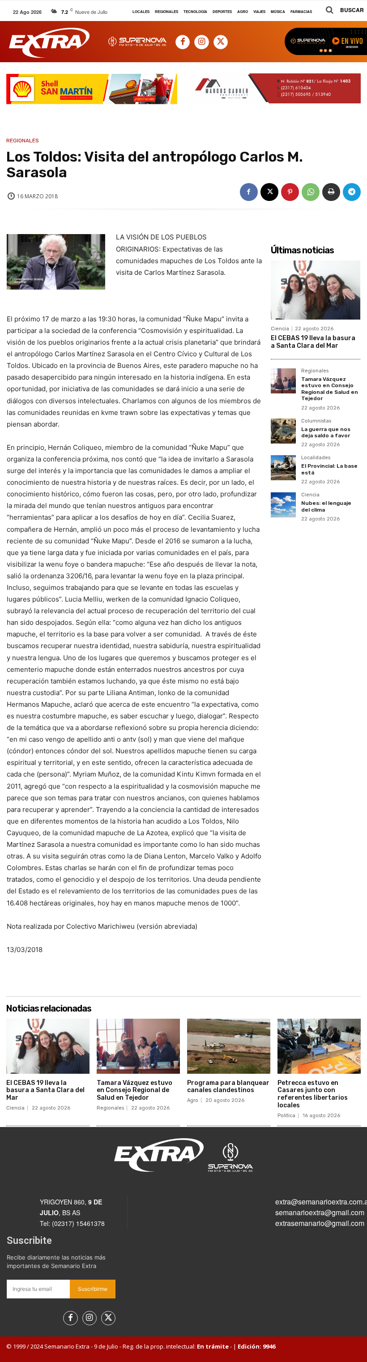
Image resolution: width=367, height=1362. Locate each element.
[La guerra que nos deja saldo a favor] (283, 431)
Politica (286, 1115)
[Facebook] (182, 42)
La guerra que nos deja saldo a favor (325, 432)
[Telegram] (352, 192)
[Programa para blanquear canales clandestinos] (228, 1046)
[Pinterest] (290, 192)
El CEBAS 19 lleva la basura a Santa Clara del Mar (313, 342)
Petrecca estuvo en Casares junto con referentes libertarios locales (312, 1094)
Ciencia (280, 328)
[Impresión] (331, 192)
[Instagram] (201, 42)
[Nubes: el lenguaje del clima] (283, 504)
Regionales (22, 140)
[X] (220, 42)
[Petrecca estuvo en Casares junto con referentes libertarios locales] (319, 1046)
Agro (192, 1100)
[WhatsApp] (311, 192)
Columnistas (316, 421)
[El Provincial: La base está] (283, 467)
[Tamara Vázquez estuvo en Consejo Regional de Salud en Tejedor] (283, 380)
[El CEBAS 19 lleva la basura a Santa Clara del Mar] (315, 290)
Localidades (315, 458)
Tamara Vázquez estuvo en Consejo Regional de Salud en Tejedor (329, 388)
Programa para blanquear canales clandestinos (228, 1086)
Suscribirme (92, 1288)
